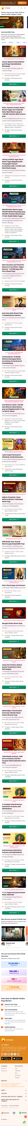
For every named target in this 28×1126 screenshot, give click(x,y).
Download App (22, 3)
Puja (16, 1068)
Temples (17, 1077)
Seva (16, 1073)
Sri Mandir (4, 1119)
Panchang (17, 1075)
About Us (3, 1068)
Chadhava (17, 1070)
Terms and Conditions (14, 1105)
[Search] (18, 8)
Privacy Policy (4, 1105)
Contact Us (4, 1070)
